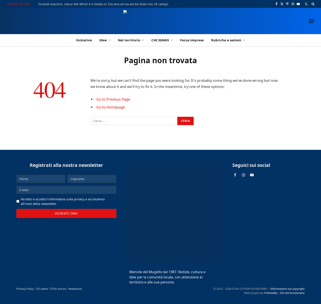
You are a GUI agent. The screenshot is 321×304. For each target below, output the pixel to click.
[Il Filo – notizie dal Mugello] (160, 21)
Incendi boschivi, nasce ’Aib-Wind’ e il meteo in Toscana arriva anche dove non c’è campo (103, 4)
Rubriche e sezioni (226, 40)
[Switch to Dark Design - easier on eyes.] (306, 3)
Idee (103, 40)
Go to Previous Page (113, 99)
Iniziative (84, 40)
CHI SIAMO (160, 40)
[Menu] (311, 21)
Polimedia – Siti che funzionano (284, 293)
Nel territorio (129, 40)
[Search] (312, 4)
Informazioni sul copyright (287, 289)
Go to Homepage (110, 107)
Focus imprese (192, 40)
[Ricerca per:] (134, 121)
